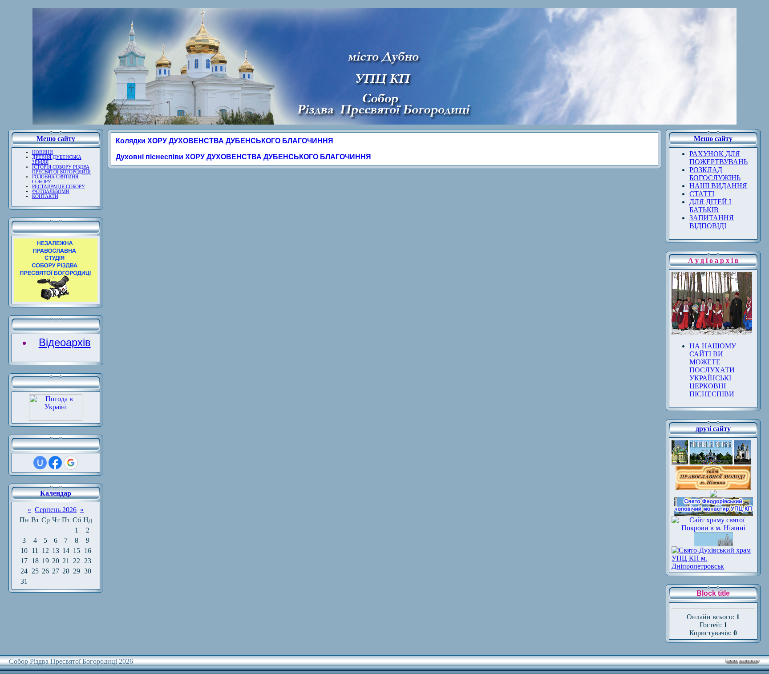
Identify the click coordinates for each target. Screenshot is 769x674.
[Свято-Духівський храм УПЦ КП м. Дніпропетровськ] (713, 566)
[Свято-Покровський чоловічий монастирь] (713, 494)
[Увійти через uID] (40, 462)
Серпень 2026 (56, 509)
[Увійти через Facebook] (55, 462)
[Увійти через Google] (71, 463)
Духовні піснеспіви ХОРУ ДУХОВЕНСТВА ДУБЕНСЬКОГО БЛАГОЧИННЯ (243, 157)
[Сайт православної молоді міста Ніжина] (713, 487)
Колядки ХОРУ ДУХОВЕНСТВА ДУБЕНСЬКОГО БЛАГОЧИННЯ (224, 141)
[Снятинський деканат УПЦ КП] (713, 544)
